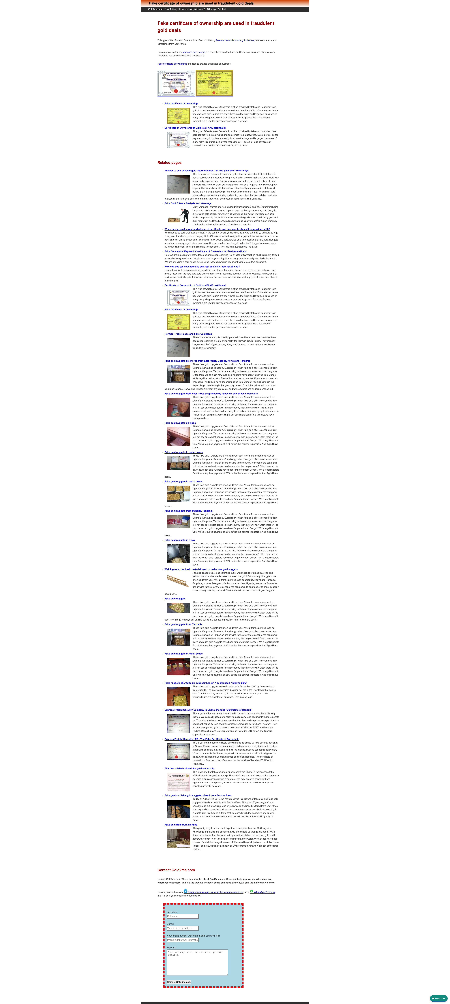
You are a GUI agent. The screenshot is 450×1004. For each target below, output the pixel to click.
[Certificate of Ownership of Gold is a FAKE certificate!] (176, 95)
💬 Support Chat (438, 998)
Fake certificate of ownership (172, 64)
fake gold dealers (245, 40)
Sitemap (211, 9)
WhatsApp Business (264, 892)
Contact (222, 9)
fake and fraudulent (226, 40)
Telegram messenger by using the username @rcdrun (215, 892)
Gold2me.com (155, 9)
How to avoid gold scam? (192, 9)
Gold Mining (171, 9)
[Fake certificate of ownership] (214, 95)
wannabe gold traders (194, 52)
